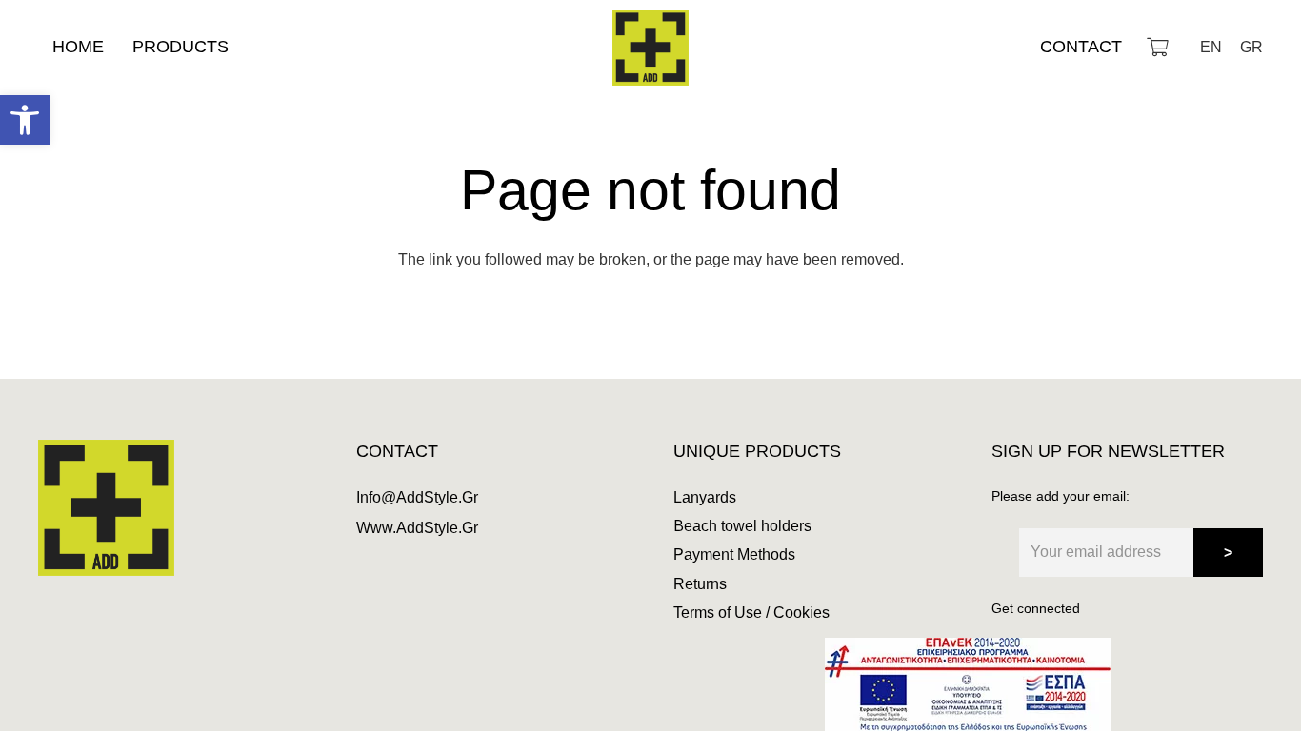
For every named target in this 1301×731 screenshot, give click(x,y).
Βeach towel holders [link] (742, 526)
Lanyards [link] (704, 497)
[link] (25, 120)
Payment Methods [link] (734, 554)
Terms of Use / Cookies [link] (751, 612)
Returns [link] (700, 584)
